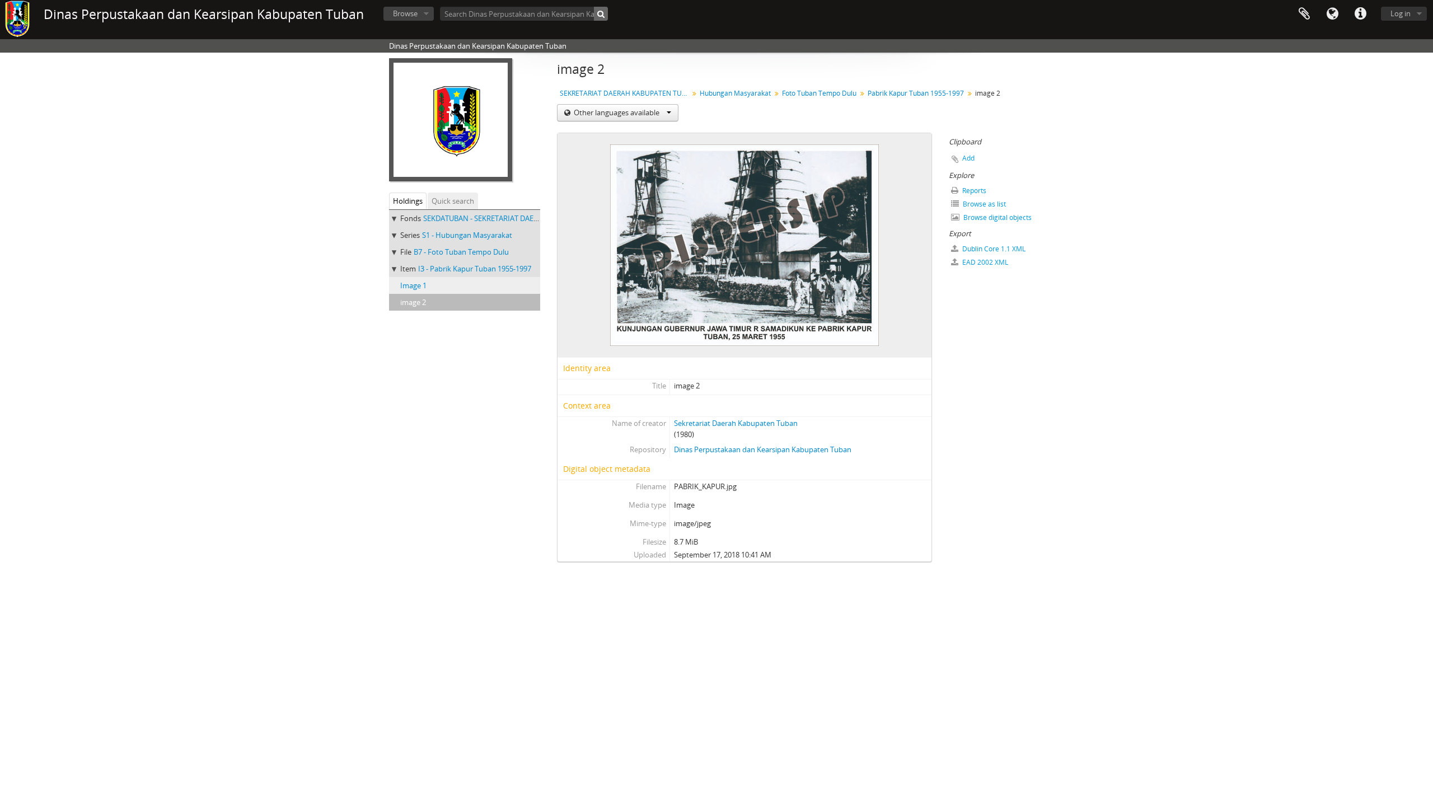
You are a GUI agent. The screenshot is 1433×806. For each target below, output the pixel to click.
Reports (973, 190)
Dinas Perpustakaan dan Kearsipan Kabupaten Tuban (762, 449)
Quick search (453, 201)
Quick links (1360, 14)
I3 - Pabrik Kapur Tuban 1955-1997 (474, 269)
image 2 (413, 302)
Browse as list (983, 204)
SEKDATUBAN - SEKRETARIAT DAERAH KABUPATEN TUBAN (519, 218)
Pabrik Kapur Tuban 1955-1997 (916, 93)
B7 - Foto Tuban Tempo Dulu (461, 252)
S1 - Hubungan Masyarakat (467, 235)
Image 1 (413, 285)
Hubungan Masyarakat (735, 93)
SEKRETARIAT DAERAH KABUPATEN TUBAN (625, 93)
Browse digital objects (997, 217)
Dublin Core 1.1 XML (993, 249)
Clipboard (1304, 14)
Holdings (408, 201)
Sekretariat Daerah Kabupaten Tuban (736, 423)
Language (1332, 14)
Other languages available (616, 112)
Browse (405, 13)
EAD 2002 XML (984, 262)
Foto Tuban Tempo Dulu (819, 93)
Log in (1400, 13)
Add (968, 158)
